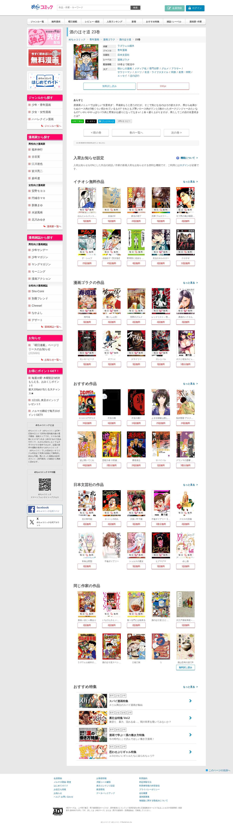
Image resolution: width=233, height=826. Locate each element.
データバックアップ (105, 793)
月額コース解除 (103, 782)
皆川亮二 (37, 171)
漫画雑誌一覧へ (53, 326)
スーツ (138, 72)
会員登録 (58, 778)
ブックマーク (106, 121)
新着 (134, 21)
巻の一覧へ (136, 132)
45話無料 (111, 263)
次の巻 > (176, 132)
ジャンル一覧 (37, 21)
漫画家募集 (144, 797)
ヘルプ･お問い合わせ (63, 797)
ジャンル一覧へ (53, 126)
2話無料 (186, 221)
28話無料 (136, 465)
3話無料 (87, 322)
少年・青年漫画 (41, 104)
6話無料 (112, 423)
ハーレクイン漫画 (43, 119)
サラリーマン (125, 72)
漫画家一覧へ (54, 226)
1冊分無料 (185, 364)
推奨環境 (100, 789)
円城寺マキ (38, 198)
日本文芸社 (123, 54)
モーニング (38, 271)
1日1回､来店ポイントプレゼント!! (43, 402)
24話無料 (185, 423)
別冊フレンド (40, 298)
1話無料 (161, 465)
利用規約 (143, 778)
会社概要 (143, 793)
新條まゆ (37, 205)
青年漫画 (94, 39)
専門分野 (154, 68)
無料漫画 (56, 21)
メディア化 (141, 68)
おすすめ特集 (152, 21)
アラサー (176, 68)
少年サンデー (40, 250)
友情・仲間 (185, 72)
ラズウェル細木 (126, 45)
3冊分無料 (185, 465)
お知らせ (58, 793)
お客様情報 (101, 778)
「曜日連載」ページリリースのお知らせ (43, 349)
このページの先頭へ (219, 770)
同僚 (173, 72)
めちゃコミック (77, 39)
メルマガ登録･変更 (62, 782)
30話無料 (87, 423)
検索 (135, 7)
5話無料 (87, 221)
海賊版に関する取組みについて (153, 800)
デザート (37, 320)
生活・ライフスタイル (156, 72)
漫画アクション (41, 278)
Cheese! (37, 305)
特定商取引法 (145, 782)
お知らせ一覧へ (53, 359)
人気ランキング (114, 21)
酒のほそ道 (125, 39)
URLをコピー (124, 121)
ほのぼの (134, 75)
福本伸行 (37, 149)
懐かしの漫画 (125, 68)
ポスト (92, 121)
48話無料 (87, 465)
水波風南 (37, 212)
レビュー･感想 (92, 21)
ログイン (184, 165)
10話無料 (136, 423)
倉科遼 (36, 178)
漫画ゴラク (109, 39)
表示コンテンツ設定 (105, 785)
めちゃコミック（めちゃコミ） (110, 822)
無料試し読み (185, 667)
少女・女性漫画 (41, 112)
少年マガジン (40, 257)
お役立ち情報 (60, 789)
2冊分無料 (112, 465)
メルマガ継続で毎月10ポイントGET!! (44, 412)
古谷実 (36, 156)
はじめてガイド (61, 785)
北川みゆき (38, 219)
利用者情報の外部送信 (149, 785)
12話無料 (185, 263)
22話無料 (136, 221)
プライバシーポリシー (149, 789)
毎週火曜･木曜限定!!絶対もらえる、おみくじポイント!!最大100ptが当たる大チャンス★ (44, 385)
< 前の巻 (96, 132)
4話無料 (136, 263)
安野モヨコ (38, 190)
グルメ (165, 68)
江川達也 (37, 163)
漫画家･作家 (196, 21)
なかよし (37, 312)
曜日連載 (72, 21)
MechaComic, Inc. (127, 822)
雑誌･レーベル (174, 21)
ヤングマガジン (41, 264)
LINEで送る (77, 121)
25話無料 (87, 263)
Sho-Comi (38, 291)
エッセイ (122, 75)
